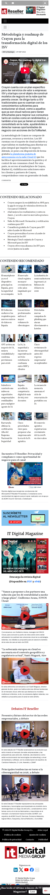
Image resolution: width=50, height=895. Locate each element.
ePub (37, 581)
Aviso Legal (43, 830)
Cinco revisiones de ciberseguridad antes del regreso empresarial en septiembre (41, 354)
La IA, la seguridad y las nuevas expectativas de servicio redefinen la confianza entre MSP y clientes (25, 357)
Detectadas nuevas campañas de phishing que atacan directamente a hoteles (41, 319)
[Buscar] (6, 3)
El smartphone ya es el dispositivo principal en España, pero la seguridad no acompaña (8, 285)
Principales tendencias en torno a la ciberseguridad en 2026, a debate (22, 771)
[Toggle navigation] (5, 21)
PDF (29, 581)
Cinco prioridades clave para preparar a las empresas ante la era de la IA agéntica (24, 432)
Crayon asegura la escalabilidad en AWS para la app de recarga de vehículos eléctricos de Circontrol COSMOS (28, 205)
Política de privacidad (11, 839)
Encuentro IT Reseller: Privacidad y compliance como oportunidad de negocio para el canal (22, 457)
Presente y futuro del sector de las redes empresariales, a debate (25, 717)
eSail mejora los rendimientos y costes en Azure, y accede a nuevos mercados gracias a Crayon (28, 215)
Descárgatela (41, 14)
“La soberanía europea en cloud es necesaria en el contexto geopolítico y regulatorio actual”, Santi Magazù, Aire (24, 652)
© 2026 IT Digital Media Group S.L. (17, 830)
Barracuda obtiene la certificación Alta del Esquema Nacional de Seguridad (7, 432)
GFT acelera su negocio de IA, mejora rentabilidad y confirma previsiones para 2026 (8, 354)
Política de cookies (12, 835)
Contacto (30, 839)
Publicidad (43, 839)
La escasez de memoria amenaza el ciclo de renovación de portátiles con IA (40, 394)
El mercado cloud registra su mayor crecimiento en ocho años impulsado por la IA (25, 285)
